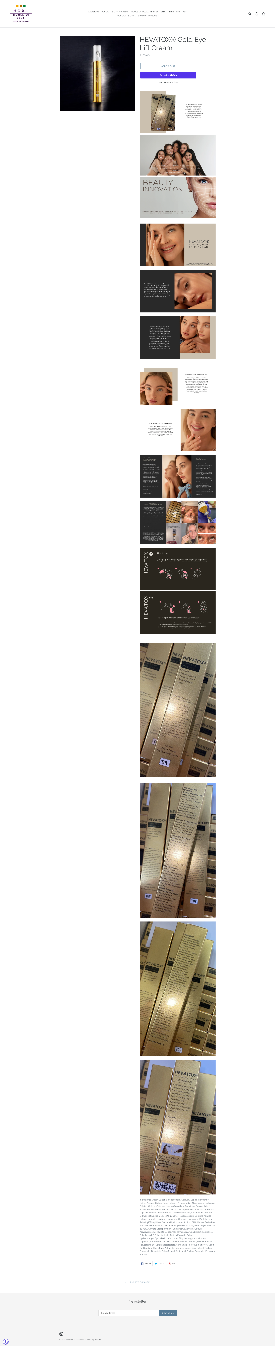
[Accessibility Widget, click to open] (6, 1342)
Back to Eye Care (140, 1282)
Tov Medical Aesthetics (75, 1340)
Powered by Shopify (93, 1340)
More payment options (168, 82)
